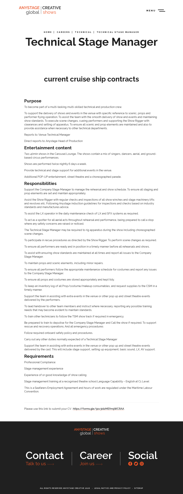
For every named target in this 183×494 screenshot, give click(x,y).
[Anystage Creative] (40, 10)
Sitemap (138, 488)
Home (48, 32)
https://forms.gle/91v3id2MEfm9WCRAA (98, 408)
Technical (83, 32)
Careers (63, 32)
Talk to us (36, 463)
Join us (87, 463)
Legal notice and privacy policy (112, 488)
